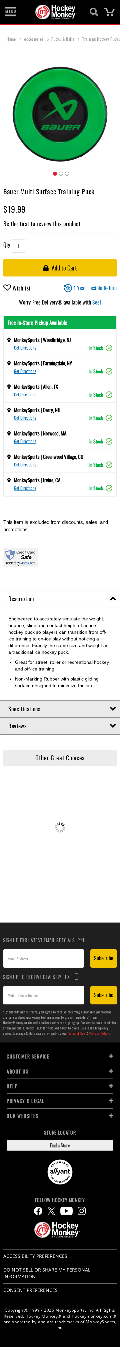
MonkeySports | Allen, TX (36, 386)
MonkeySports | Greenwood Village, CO (48, 456)
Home (12, 39)
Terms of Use (76, 1033)
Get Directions (25, 347)
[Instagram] (82, 1211)
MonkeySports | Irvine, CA (37, 480)
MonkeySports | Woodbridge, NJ (42, 339)
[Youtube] (66, 1211)
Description (21, 598)
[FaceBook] (38, 1211)
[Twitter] (51, 1211)
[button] (54, 173)
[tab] (60, 598)
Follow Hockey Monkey (60, 1200)
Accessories (34, 39)
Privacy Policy (99, 1033)
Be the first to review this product (42, 223)
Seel (96, 302)
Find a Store (60, 1145)
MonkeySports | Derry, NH (37, 409)
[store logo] (56, 12)
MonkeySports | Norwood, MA (40, 433)
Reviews (17, 726)
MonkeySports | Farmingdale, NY (43, 363)
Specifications (24, 709)
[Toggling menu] (10, 12)
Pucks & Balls (63, 39)
